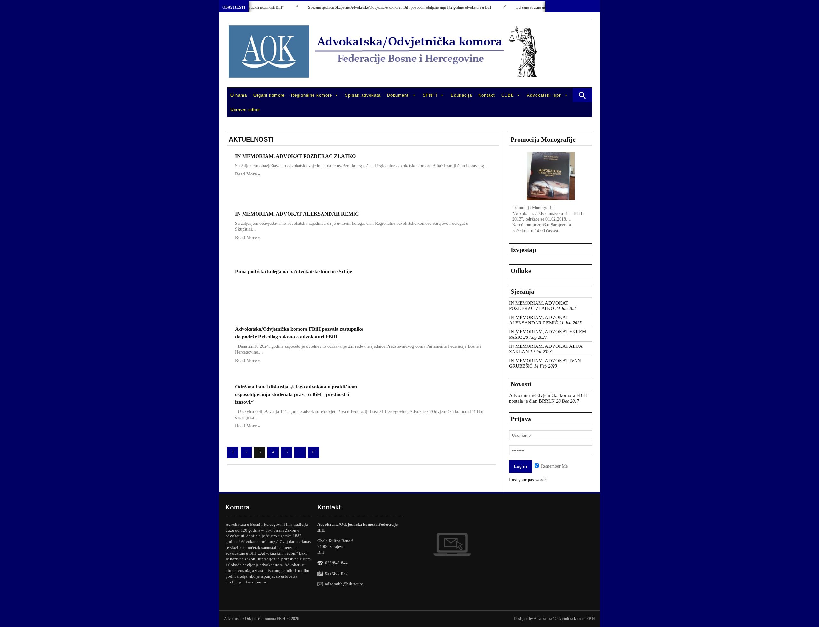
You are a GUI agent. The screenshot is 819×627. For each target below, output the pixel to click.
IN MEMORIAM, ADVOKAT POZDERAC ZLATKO (295, 156)
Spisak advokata (363, 95)
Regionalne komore (311, 95)
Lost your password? (527, 479)
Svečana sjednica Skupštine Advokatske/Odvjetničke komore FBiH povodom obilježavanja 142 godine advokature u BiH (386, 7)
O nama (238, 95)
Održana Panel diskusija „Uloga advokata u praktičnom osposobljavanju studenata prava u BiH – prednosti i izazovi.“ (296, 394)
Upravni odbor (245, 109)
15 (313, 452)
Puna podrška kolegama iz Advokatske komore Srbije (293, 271)
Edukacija (461, 95)
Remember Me (554, 466)
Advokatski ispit (544, 95)
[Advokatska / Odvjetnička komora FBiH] (384, 51)
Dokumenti (398, 95)
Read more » (247, 174)
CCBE (507, 95)
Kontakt (486, 95)
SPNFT (430, 95)
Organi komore (269, 95)
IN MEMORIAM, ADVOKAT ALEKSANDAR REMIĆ (297, 213)
